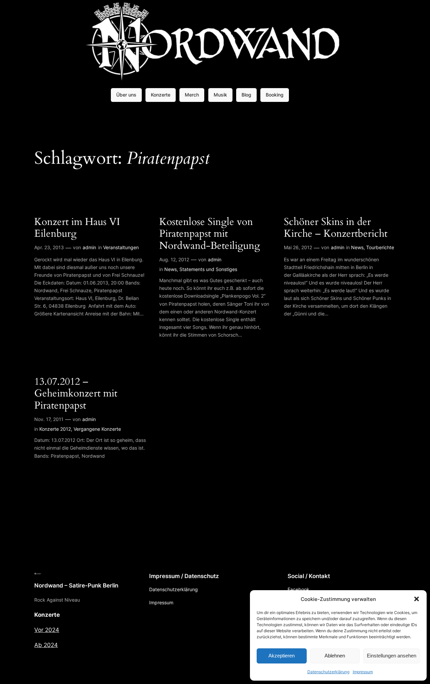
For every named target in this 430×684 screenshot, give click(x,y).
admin (89, 247)
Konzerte (160, 95)
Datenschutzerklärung (328, 671)
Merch (192, 95)
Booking (275, 95)
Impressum (363, 671)
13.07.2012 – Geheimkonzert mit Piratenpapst (75, 394)
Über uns (126, 95)
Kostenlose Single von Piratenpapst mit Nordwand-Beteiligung (209, 234)
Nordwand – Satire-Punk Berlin (76, 585)
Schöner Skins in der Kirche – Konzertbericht (335, 228)
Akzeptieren (281, 655)
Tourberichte (380, 247)
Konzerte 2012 (55, 429)
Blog (246, 95)
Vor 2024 (46, 629)
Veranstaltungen (121, 247)
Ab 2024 (46, 645)
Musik (220, 95)
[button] (416, 599)
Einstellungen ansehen (391, 655)
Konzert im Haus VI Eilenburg (77, 228)
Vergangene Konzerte (97, 429)
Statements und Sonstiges (208, 269)
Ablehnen (335, 655)
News (170, 269)
